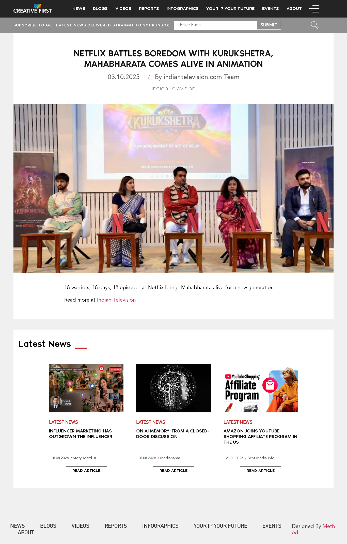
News (78, 9)
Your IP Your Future (230, 9)
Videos (123, 9)
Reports (149, 9)
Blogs (100, 9)
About (294, 9)
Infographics (183, 9)
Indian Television (116, 300)
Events (270, 9)
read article (86, 470)
